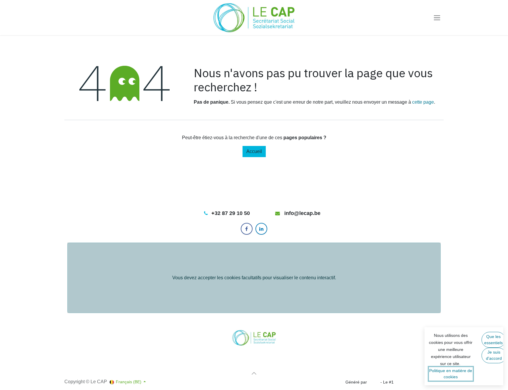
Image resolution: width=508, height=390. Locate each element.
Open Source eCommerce (419, 382)
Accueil (254, 151)
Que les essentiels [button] (493, 339)
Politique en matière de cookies (450, 373)
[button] (254, 373)
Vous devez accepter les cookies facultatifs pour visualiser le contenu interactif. (254, 277)
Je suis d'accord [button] (494, 355)
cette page (423, 102)
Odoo (374, 382)
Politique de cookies (83, 369)
